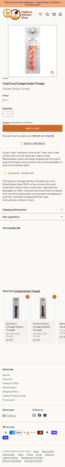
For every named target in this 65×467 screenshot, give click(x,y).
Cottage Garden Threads (16, 88)
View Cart (8, 379)
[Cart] (53, 14)
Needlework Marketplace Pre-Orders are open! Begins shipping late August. (32, 3)
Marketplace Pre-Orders (32, 457)
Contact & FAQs (11, 383)
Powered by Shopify (33, 461)
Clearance (49, 454)
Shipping (7, 122)
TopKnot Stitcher (10, 457)
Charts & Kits (9, 454)
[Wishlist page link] (40, 14)
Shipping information (15, 209)
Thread (30, 454)
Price (6, 95)
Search (6, 375)
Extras (39, 454)
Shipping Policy (10, 391)
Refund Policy (10, 387)
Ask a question (11, 216)
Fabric (20, 454)
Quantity (7, 108)
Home (5, 78)
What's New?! (48, 451)
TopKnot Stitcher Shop (14, 395)
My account (8, 399)
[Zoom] (52, 72)
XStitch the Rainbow (12, 461)
